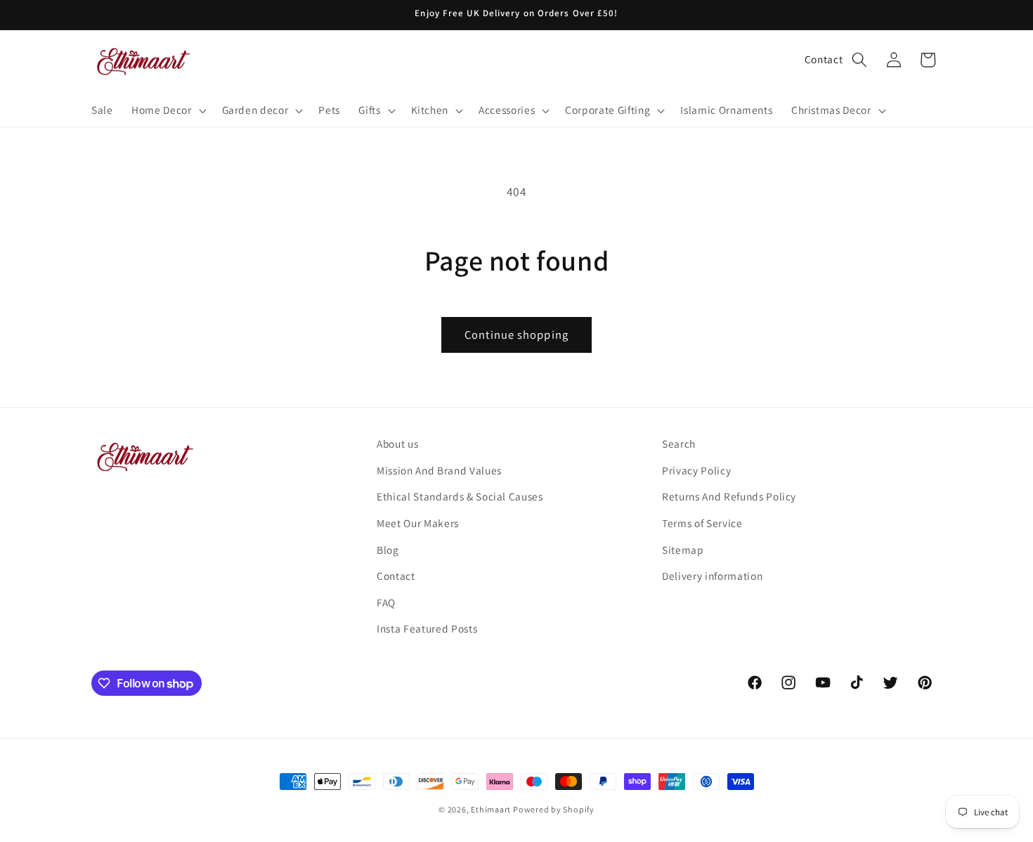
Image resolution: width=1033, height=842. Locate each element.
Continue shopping (516, 334)
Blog (388, 550)
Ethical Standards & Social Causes (460, 496)
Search (679, 443)
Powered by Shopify (554, 809)
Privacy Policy (696, 470)
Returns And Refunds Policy (729, 496)
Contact (824, 59)
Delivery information (712, 576)
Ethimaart (492, 809)
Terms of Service (702, 523)
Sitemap (683, 550)
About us (397, 443)
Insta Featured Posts (427, 628)
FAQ (386, 602)
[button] (167, 110)
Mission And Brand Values (439, 470)
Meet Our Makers (418, 523)
